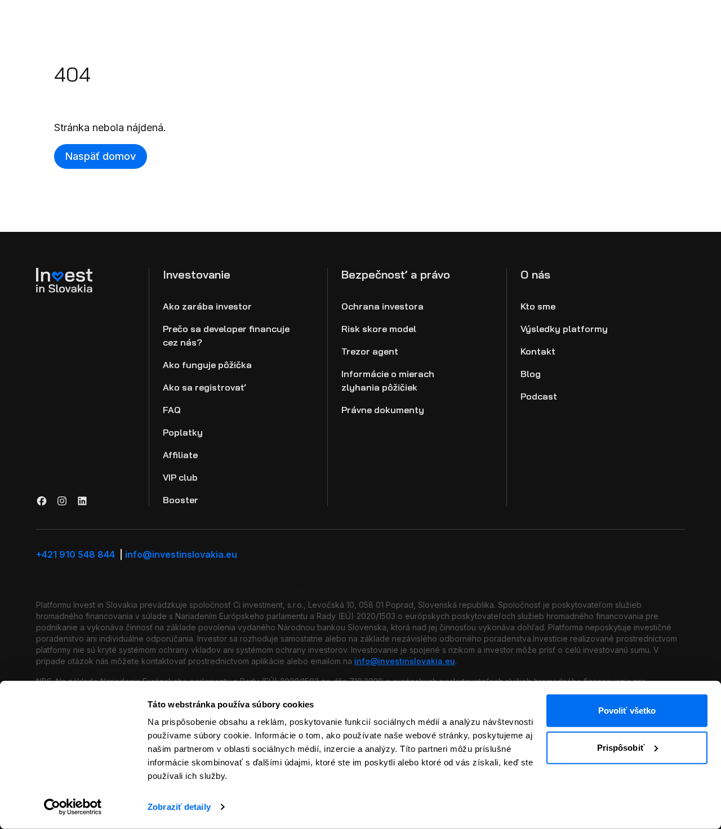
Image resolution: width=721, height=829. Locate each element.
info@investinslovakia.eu (181, 554)
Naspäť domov (100, 156)
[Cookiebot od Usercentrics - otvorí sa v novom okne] (73, 807)
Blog (530, 373)
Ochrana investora (382, 306)
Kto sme (537, 306)
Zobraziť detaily (179, 807)
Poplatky (183, 432)
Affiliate (180, 454)
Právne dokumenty (382, 409)
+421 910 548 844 (79, 554)
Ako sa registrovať (204, 387)
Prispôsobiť (620, 747)
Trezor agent (369, 351)
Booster (180, 499)
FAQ (172, 409)
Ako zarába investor (207, 306)
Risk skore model (378, 328)
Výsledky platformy (564, 328)
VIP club (180, 477)
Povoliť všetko (627, 710)
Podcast (538, 396)
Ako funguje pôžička (207, 364)
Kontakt (537, 351)
